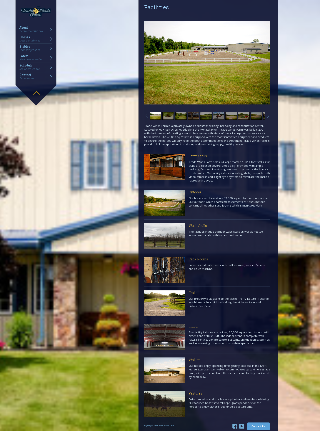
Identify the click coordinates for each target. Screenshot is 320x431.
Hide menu (36, 90)
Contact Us (258, 426)
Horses (29, 38)
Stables (29, 48)
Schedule (29, 67)
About (31, 29)
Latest (30, 57)
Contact (26, 76)
